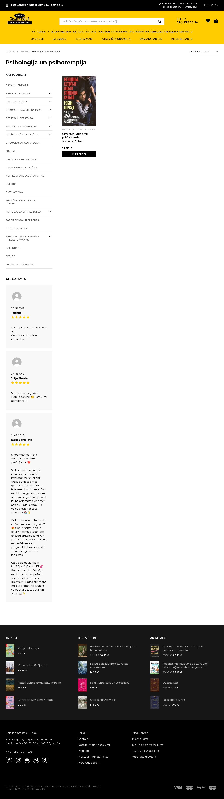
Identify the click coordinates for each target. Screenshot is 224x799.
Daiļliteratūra (16, 101)
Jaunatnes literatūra (21, 167)
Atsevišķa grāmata (144, 756)
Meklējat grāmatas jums (147, 744)
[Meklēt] (159, 21)
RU (206, 5)
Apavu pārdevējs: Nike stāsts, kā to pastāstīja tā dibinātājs (184, 648)
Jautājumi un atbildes (145, 750)
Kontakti (83, 738)
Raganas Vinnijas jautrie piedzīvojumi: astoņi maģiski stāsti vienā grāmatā (185, 665)
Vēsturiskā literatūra (22, 126)
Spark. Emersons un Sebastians (109, 682)
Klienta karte (140, 738)
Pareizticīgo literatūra (22, 220)
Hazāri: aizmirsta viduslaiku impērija (39, 682)
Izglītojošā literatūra (22, 134)
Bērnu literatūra (18, 93)
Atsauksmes (140, 733)
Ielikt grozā (79, 154)
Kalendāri (13, 247)
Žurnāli (11, 151)
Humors (11, 184)
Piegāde (83, 750)
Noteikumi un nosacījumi (94, 744)
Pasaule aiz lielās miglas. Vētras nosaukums (109, 665)
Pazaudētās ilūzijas (174, 699)
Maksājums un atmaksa (93, 756)
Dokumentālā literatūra (23, 109)
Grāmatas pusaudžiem (21, 159)
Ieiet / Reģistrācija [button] (187, 20)
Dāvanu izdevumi (17, 85)
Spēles (10, 256)
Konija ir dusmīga (28, 648)
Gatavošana (14, 192)
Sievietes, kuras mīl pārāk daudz (75, 135)
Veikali (82, 733)
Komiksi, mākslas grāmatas (25, 175)
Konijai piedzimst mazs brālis (35, 699)
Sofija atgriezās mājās (103, 699)
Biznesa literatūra (19, 118)
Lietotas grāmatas (19, 264)
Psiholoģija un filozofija (23, 211)
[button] (215, 20)
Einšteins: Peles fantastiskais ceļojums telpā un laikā (113, 648)
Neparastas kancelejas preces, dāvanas (22, 238)
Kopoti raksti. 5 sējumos (32, 665)
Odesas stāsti (171, 682)
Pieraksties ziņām (89, 762)
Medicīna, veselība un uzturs (20, 202)
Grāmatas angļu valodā (23, 142)
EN (216, 5)
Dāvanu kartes (16, 228)
